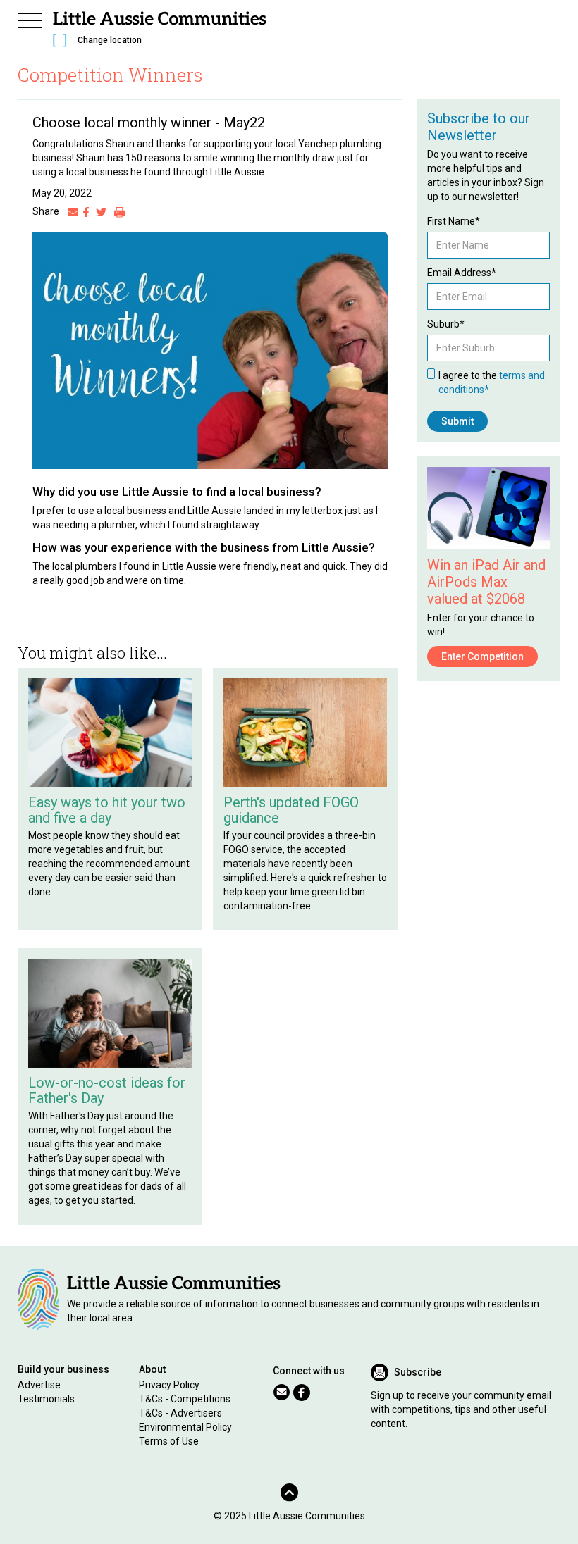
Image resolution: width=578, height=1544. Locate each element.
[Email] (73, 211)
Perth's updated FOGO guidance (291, 810)
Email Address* (461, 272)
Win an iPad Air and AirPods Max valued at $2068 (486, 581)
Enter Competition (482, 656)
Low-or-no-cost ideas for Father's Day (106, 1090)
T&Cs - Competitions (184, 1399)
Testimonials (46, 1399)
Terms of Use (169, 1441)
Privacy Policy (169, 1384)
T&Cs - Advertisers (180, 1413)
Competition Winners (110, 75)
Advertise (39, 1384)
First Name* (453, 221)
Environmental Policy (185, 1427)
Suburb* (446, 324)
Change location (110, 40)
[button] (30, 18)
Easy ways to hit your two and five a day (106, 810)
